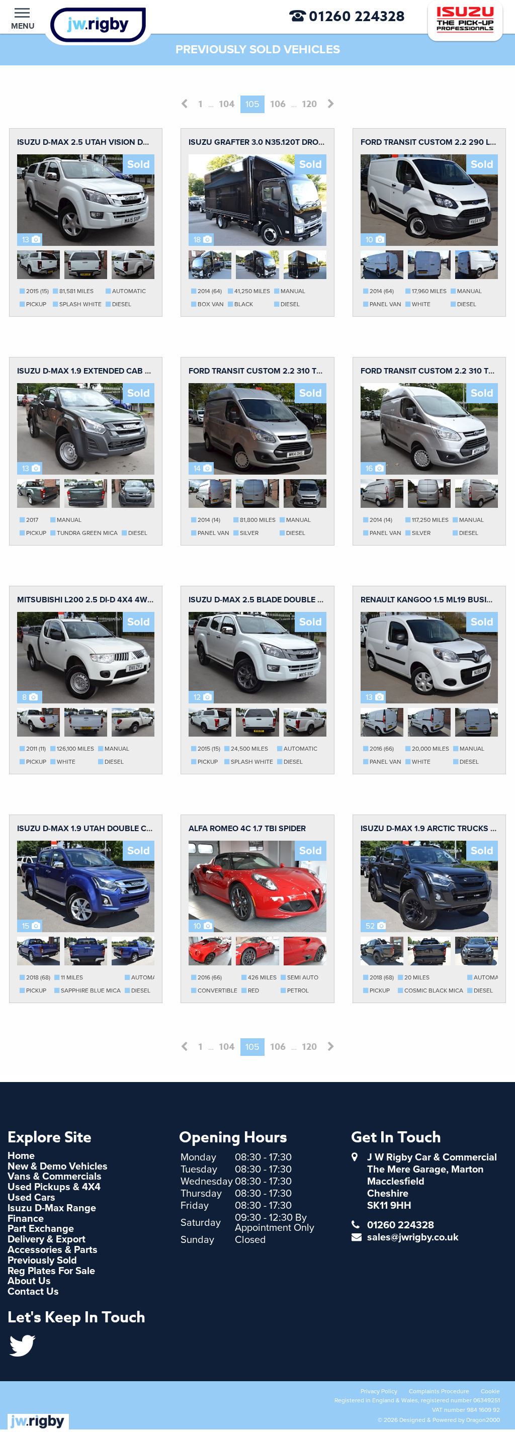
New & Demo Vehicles (58, 1166)
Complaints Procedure (439, 1391)
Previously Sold (42, 1260)
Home (21, 1156)
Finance (26, 1219)
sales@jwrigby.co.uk (413, 1237)
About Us (29, 1281)
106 (278, 104)
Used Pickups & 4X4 (54, 1187)
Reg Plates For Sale (51, 1271)
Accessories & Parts (53, 1250)
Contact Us (33, 1292)
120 (309, 104)
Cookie (490, 1391)
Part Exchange (41, 1229)
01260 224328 (357, 17)
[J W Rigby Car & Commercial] (82, 24)
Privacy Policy (379, 1391)
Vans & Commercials (55, 1177)
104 (227, 104)
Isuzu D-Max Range (52, 1208)
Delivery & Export (46, 1239)
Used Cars (31, 1198)
